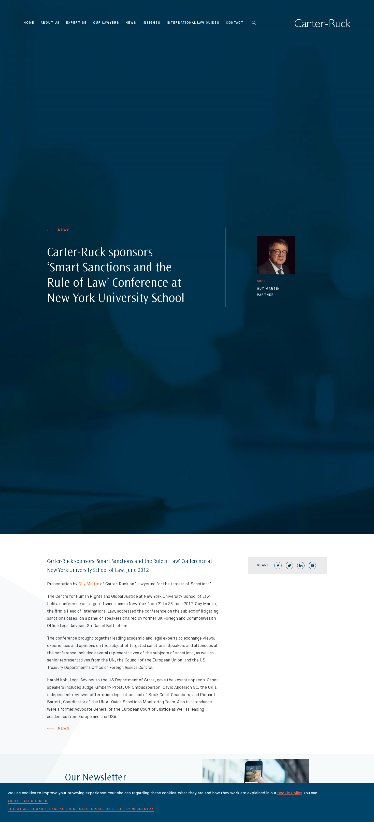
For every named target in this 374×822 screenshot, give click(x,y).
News (131, 22)
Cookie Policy (289, 793)
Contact (234, 22)
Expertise (76, 22)
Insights (152, 22)
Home (29, 22)
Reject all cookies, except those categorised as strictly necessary (81, 809)
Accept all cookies (28, 801)
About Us (50, 22)
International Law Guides (193, 22)
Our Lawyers (106, 22)
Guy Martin (88, 584)
